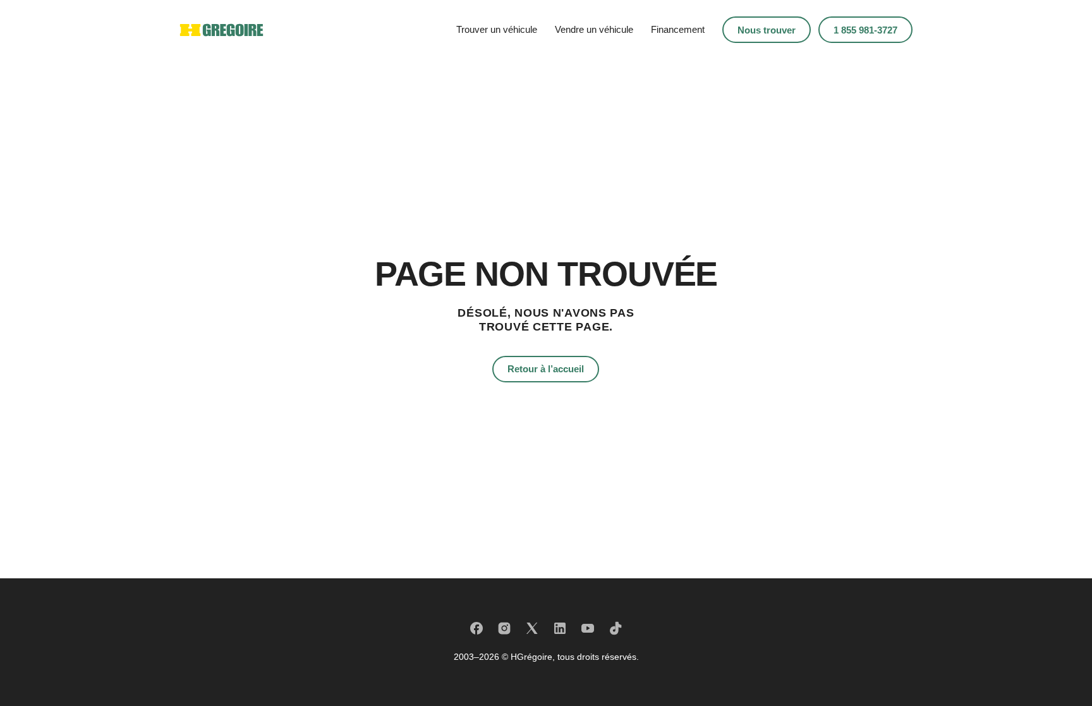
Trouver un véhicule (496, 29)
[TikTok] (615, 628)
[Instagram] (504, 628)
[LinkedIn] (559, 628)
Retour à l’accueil (545, 368)
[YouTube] (587, 628)
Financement (678, 29)
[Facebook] (476, 628)
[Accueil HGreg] (221, 30)
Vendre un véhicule (594, 29)
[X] (532, 628)
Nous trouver (766, 30)
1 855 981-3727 (865, 30)
